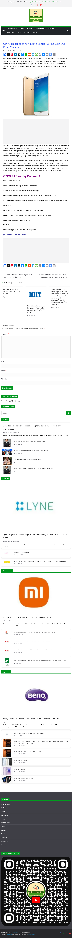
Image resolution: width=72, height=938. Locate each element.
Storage (3, 830)
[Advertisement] (36, 131)
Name (3, 361)
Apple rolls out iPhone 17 (20, 769)
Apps (19, 33)
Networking (4, 815)
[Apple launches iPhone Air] (7, 761)
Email (3, 370)
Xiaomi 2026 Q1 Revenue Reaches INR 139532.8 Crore (27, 617)
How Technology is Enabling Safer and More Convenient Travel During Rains (33, 468)
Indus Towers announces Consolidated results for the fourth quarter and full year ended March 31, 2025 (40, 660)
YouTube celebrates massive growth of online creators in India (18, 276)
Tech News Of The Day (11, 401)
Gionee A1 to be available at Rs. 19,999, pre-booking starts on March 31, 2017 (53, 276)
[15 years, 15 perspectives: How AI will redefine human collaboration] (7, 452)
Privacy (3, 845)
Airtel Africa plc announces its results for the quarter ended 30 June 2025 (32, 641)
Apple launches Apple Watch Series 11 (23, 778)
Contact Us (4, 841)
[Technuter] (3, 31)
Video (3, 834)
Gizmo (22, 28)
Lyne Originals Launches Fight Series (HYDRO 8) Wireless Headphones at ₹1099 (35, 536)
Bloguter (27, 33)
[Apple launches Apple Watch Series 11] (7, 779)
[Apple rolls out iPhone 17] (7, 770)
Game (35, 33)
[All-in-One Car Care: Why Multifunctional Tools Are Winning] (7, 443)
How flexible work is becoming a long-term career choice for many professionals (31, 427)
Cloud (3, 819)
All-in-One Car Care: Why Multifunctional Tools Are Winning (29, 441)
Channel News (40, 28)
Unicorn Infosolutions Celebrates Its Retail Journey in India (29, 733)
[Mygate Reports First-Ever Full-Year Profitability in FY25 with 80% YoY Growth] (7, 633)
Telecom (29, 28)
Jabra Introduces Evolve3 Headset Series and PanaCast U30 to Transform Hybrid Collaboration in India (40, 561)
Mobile (3, 808)
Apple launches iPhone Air (20, 760)
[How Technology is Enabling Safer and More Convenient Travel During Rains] (7, 470)
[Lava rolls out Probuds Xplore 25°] (7, 554)
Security (3, 826)
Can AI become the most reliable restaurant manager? (27, 459)
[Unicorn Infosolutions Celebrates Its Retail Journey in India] (7, 734)
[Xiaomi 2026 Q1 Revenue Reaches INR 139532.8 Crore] (36, 594)
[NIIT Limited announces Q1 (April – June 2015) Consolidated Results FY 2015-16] (36, 288)
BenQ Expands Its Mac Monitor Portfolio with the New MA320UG (31, 718)
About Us (4, 837)
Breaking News (12, 28)
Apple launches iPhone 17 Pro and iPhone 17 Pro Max (27, 751)
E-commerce (11, 33)
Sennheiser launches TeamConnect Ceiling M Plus (43, 2)
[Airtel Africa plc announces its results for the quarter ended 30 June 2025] (7, 642)
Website (4, 379)
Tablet (3, 811)
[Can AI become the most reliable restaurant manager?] (7, 461)
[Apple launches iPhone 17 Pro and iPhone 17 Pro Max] (7, 753)
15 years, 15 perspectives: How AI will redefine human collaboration (31, 450)
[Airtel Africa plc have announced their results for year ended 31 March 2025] (7, 651)
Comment (5, 334)
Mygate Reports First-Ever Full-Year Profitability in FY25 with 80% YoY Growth (34, 632)
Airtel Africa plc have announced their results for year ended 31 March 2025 (33, 650)
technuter (16, 50)
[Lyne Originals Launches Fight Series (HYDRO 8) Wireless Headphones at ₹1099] (36, 506)
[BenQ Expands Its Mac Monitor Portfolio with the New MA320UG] (36, 695)
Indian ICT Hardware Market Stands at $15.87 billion (12, 291)
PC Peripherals (5, 823)
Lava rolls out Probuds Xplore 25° (22, 552)
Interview (51, 28)
